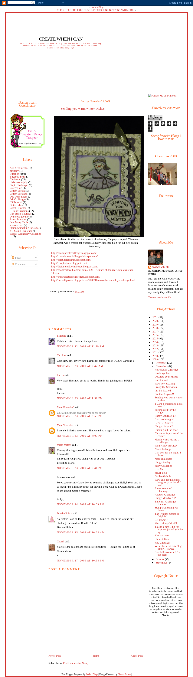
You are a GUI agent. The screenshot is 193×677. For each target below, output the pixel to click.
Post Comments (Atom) (75, 663)
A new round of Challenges (163, 489)
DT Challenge (17, 199)
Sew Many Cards (19, 222)
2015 (155, 338)
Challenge (15, 179)
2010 (155, 356)
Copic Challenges (19, 185)
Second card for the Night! (165, 411)
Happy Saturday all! (165, 415)
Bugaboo (14, 173)
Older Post (137, 655)
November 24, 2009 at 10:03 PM (80, 504)
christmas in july (19, 182)
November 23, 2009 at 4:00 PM (80, 435)
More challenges (163, 458)
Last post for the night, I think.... (168, 454)
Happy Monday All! (165, 498)
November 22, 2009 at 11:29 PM (80, 346)
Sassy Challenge (163, 465)
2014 (155, 342)
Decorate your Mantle (166, 376)
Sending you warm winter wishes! (83, 108)
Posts (17, 257)
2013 (155, 345)
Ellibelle (61, 335)
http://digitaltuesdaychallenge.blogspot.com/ (74, 266)
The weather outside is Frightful (167, 515)
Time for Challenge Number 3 (165, 503)
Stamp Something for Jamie (25, 228)
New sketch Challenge (166, 369)
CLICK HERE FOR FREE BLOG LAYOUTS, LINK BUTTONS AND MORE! (95, 10)
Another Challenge (165, 494)
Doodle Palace (64, 513)
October (160, 559)
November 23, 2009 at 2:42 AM (80, 366)
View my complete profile (159, 297)
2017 (155, 331)
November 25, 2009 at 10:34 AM (81, 532)
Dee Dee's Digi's (18, 196)
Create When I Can (61, 38)
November (162, 366)
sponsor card (16, 225)
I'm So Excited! (163, 390)
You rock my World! (166, 523)
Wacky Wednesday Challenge (25, 233)
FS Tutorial (16, 202)
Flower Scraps (124, 674)
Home (96, 655)
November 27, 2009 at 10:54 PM (80, 560)
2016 (155, 335)
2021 (155, 317)
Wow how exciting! (165, 383)
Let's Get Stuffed (164, 423)
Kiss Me (159, 469)
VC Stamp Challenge (21, 231)
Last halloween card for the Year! (167, 553)
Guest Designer (18, 208)
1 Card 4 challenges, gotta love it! (168, 405)
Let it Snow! (161, 519)
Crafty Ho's (16, 188)
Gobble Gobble (163, 476)
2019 (155, 324)
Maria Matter (64, 444)
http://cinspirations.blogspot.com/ (69, 263)
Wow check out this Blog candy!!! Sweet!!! (168, 547)
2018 (155, 328)
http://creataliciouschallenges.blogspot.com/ (74, 256)
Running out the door (166, 430)
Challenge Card (163, 373)
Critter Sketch (17, 190)
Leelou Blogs (97, 7)
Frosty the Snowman (166, 387)
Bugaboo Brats (17, 176)
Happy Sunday (162, 462)
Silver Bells (161, 472)
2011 (155, 352)
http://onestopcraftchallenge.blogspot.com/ (73, 253)
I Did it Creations (19, 211)
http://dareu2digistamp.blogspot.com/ (71, 259)
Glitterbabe (16, 205)
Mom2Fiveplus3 (65, 407)
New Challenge (163, 449)
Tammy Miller (160, 267)
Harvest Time (162, 539)
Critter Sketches (18, 193)
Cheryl (60, 541)
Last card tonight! (164, 419)
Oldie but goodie (19, 216)
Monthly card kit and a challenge (167, 441)
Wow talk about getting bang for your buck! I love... (168, 482)
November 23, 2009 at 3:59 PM (80, 416)
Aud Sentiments (18, 168)
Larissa (60, 375)
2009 (155, 359)
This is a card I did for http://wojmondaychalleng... (169, 529)
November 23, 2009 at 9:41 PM (80, 468)
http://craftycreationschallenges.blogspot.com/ (75, 276)
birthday (14, 170)
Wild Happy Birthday (166, 445)
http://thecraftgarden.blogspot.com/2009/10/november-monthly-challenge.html (93, 280)
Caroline (61, 355)
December (161, 362)
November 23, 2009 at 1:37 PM (80, 398)
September (162, 562)
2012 (155, 349)
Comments (20, 264)
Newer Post (54, 655)
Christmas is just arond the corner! (169, 434)
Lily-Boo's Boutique (20, 213)
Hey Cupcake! (162, 542)
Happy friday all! (164, 426)
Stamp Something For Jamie (166, 509)
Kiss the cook (162, 535)
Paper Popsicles (18, 219)
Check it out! (162, 380)
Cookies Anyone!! (164, 394)
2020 (155, 321)
